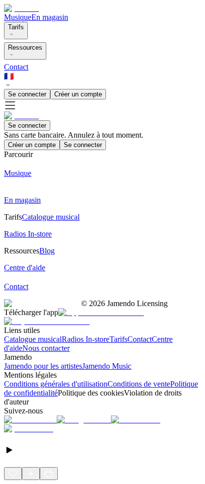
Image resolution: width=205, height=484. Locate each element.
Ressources (25, 47)
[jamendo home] (21, 8)
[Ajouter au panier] (49, 473)
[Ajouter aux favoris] (13, 473)
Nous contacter (46, 348)
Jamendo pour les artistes (43, 366)
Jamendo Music (106, 366)
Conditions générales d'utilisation (55, 384)
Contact (16, 67)
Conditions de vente (138, 384)
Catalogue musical (33, 339)
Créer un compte (78, 94)
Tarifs (16, 27)
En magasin (49, 17)
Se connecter (27, 94)
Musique (17, 17)
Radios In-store (85, 339)
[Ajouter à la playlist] (31, 473)
